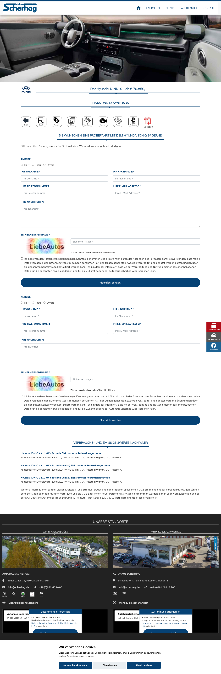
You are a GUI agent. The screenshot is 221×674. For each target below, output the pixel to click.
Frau (38, 164)
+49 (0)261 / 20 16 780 (162, 587)
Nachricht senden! (110, 282)
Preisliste (148, 126)
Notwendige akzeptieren (75, 665)
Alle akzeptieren (144, 665)
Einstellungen (110, 665)
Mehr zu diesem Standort (23, 602)
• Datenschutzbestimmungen (60, 258)
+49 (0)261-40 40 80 (50, 587)
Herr (26, 164)
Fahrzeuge (153, 8)
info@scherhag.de (18, 587)
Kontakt (209, 8)
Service (171, 8)
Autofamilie (189, 8)
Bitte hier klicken (107, 252)
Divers (50, 164)
